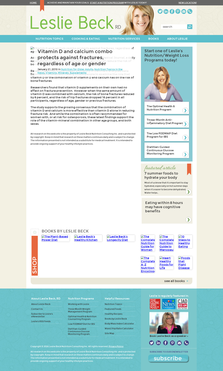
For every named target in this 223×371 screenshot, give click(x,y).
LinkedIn (166, 11)
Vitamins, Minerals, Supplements (65, 72)
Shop (35, 253)
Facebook (172, 11)
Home (33, 2)
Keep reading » (167, 180)
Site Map (109, 333)
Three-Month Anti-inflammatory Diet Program (165, 121)
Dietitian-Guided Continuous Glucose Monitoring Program (160, 150)
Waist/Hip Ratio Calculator (119, 328)
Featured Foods (113, 309)
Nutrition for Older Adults (77, 69)
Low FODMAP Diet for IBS (81, 324)
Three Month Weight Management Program (80, 310)
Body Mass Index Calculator (119, 323)
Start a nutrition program (107, 2)
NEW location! (188, 2)
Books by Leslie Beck (116, 318)
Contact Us (37, 309)
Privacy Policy (116, 346)
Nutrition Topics (113, 304)
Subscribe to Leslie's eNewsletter (42, 315)
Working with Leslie (78, 304)
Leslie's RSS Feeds (41, 321)
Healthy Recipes (113, 314)
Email (183, 11)
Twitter (160, 11)
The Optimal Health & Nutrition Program (161, 108)
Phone (189, 11)
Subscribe (169, 358)
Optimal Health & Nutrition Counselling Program (82, 317)
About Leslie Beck (40, 304)
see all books (176, 281)
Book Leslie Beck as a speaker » (169, 336)
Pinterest (177, 11)
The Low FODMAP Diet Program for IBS (162, 135)
